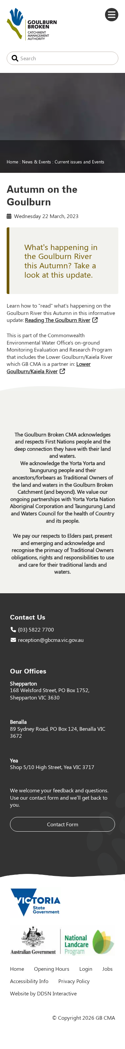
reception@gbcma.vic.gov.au (51, 639)
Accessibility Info (29, 980)
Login (85, 968)
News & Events (36, 161)
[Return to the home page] (32, 38)
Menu (111, 14)
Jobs (107, 968)
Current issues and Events (79, 161)
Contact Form (62, 824)
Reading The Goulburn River (57, 319)
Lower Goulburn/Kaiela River (49, 367)
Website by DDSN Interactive (43, 993)
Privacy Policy (74, 980)
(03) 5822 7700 (36, 629)
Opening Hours (51, 968)
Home (12, 161)
